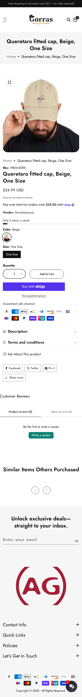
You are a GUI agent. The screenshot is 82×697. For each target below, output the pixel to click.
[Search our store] (68, 20)
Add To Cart (47, 274)
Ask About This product (24, 354)
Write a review (41, 435)
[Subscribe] (76, 541)
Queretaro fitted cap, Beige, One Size (48, 56)
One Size (12, 254)
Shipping (7, 197)
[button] (35, 490)
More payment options (34, 295)
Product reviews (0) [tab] (20, 412)
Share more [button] (16, 377)
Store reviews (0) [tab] (61, 412)
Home (11, 56)
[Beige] (6, 237)
